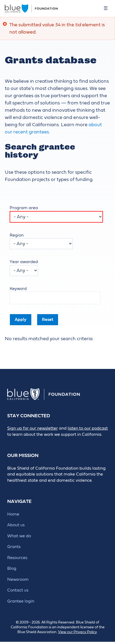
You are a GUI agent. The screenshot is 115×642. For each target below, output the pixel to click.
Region (17, 235)
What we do (19, 536)
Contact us (17, 590)
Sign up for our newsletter (32, 428)
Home (13, 514)
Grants (14, 547)
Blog (11, 568)
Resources (17, 558)
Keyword (18, 288)
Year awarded (24, 262)
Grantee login (20, 601)
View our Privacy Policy (77, 632)
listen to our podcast (88, 428)
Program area (24, 208)
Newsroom (18, 579)
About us (16, 525)
